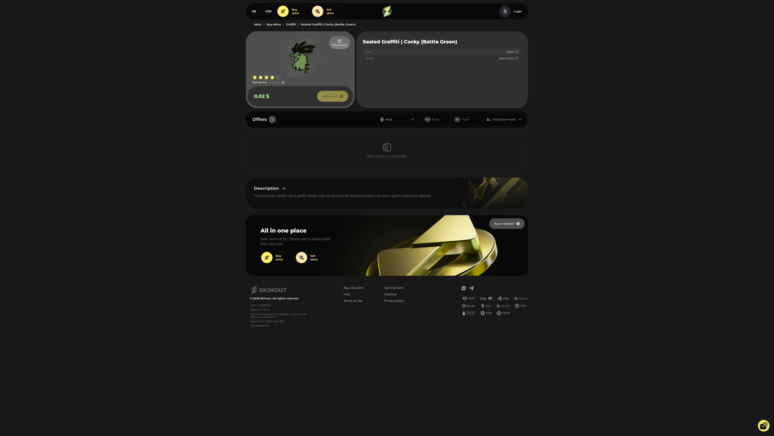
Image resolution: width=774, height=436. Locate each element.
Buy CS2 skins (354, 288)
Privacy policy (394, 301)
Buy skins (295, 11)
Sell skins (330, 11)
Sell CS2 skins (394, 288)
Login (518, 11)
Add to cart (330, 96)
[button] (764, 426)
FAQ (347, 294)
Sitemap (390, 294)
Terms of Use (353, 301)
